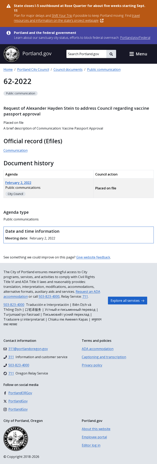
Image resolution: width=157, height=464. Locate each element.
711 (85, 296)
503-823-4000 (49, 296)
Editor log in (91, 445)
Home (8, 69)
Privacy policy (92, 365)
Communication (15, 150)
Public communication (104, 69)
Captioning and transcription (104, 357)
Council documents (68, 69)
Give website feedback (93, 257)
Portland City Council (33, 69)
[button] (138, 54)
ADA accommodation (97, 349)
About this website (96, 429)
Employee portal (94, 437)
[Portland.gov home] (27, 54)
